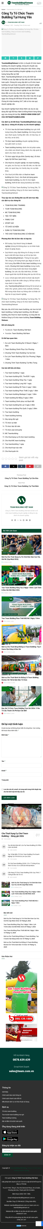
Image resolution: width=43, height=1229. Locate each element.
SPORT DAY (9, 223)
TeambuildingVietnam (14, 77)
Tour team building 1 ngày (14, 373)
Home (3, 9)
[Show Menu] (3, 3)
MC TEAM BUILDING (12, 212)
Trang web (5, 780)
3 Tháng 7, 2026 (9, 621)
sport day (22, 159)
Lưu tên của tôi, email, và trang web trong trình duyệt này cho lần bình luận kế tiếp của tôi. (22, 790)
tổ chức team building (21, 309)
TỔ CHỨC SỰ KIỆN (12, 227)
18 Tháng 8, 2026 (7, 562)
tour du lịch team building (21, 129)
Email (4, 771)
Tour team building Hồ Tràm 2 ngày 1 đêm (20, 387)
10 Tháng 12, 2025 (10, 652)
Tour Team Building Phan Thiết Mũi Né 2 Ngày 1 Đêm (21, 618)
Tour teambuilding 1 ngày (14, 444)
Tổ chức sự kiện (11, 423)
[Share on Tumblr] (21, 58)
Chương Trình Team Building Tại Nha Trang (21, 363)
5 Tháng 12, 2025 (9, 713)
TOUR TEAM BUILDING (13, 209)
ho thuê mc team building (18, 315)
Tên (3, 761)
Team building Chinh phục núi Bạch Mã (19, 401)
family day (29, 156)
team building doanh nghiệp (20, 88)
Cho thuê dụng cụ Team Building (14, 642)
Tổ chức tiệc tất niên (12, 426)
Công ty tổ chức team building (18, 317)
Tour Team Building (10, 583)
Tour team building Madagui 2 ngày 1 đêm (21, 394)
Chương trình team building (20, 266)
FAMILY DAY (9, 220)
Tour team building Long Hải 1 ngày (18, 384)
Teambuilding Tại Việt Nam (14, 9)
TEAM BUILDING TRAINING (15, 205)
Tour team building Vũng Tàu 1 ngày (18, 380)
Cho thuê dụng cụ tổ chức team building (20, 437)
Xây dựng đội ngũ (11, 419)
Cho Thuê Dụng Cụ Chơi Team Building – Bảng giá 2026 (15, 834)
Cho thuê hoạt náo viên (13, 448)
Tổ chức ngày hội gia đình (14, 156)
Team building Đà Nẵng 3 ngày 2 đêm (19, 398)
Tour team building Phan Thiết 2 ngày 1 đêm (21, 391)
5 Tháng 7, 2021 (8, 25)
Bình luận (5, 735)
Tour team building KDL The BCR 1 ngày (20, 376)
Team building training (13, 147)
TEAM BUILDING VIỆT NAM (16, 22)
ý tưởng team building (20, 312)
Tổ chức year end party (13, 430)
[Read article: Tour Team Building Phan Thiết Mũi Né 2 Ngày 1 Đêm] (21, 606)
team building (23, 132)
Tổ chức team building (13, 141)
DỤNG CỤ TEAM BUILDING (15, 230)
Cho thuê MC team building (15, 441)
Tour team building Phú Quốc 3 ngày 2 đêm (21, 408)
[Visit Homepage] (20, 3)
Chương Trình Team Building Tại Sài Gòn (20, 353)
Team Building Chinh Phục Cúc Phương (19, 349)
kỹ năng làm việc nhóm (27, 69)
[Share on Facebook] (5, 58)
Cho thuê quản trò (11, 451)
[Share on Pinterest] (30, 58)
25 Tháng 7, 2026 (7, 592)
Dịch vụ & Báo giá (9, 553)
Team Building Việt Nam (22, 330)
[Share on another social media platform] (37, 58)
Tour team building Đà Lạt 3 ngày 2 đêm (20, 405)
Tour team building (12, 412)
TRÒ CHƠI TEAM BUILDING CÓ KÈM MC (20, 234)
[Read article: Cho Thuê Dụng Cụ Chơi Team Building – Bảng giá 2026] (21, 816)
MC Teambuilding (11, 433)
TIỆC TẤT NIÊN (10, 216)
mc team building (32, 163)
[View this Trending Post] (2, 621)
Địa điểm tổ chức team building (25, 263)
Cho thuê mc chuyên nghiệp (15, 163)
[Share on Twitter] (13, 58)
